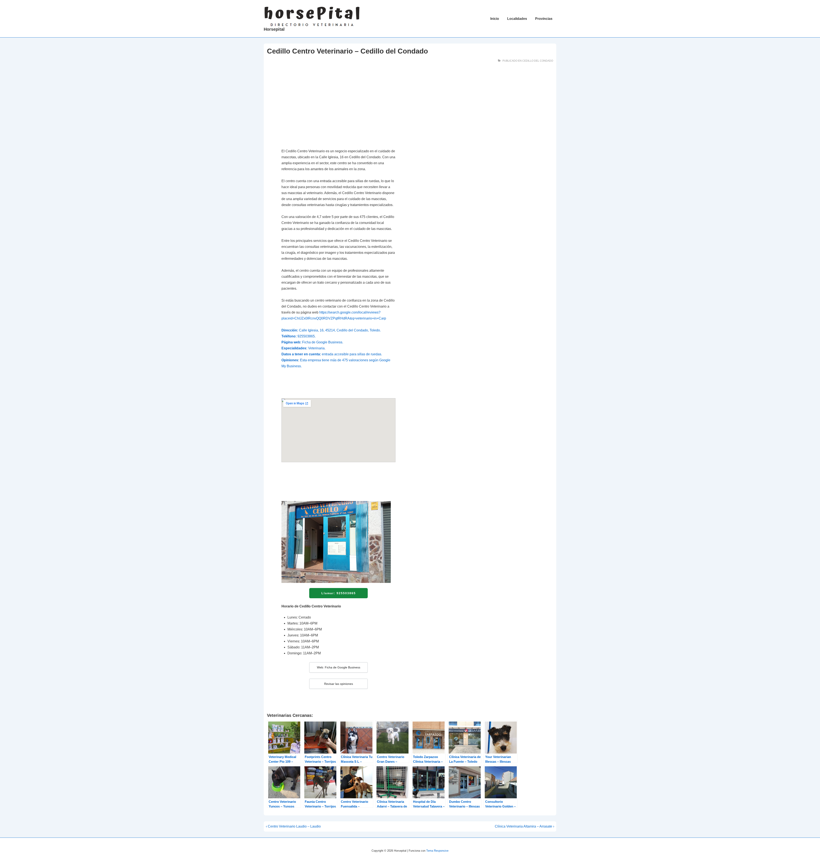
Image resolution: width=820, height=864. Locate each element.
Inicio (494, 18)
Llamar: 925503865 (338, 593)
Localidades (517, 18)
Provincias (543, 18)
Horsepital (274, 29)
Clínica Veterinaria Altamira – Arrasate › (524, 826)
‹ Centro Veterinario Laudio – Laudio (293, 826)
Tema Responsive (437, 850)
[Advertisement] (338, 112)
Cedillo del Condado (537, 60)
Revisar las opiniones (338, 683)
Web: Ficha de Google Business (338, 667)
